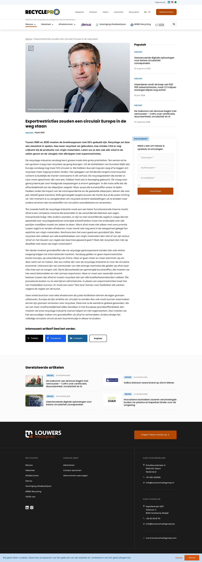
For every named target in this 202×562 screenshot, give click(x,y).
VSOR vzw (30, 496)
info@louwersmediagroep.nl (160, 482)
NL (145, 12)
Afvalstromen (66, 24)
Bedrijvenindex (166, 12)
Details (178, 557)
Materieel (46, 24)
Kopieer (98, 338)
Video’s (106, 12)
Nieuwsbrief (134, 12)
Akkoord (192, 558)
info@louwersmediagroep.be (160, 524)
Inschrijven (155, 191)
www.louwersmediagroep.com (161, 538)
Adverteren (118, 12)
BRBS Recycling (142, 24)
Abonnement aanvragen (75, 475)
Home (28, 39)
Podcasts (93, 12)
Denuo (28, 481)
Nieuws (29, 24)
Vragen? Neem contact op (154, 434)
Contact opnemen (72, 470)
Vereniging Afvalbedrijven (112, 24)
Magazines (79, 12)
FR (149, 12)
